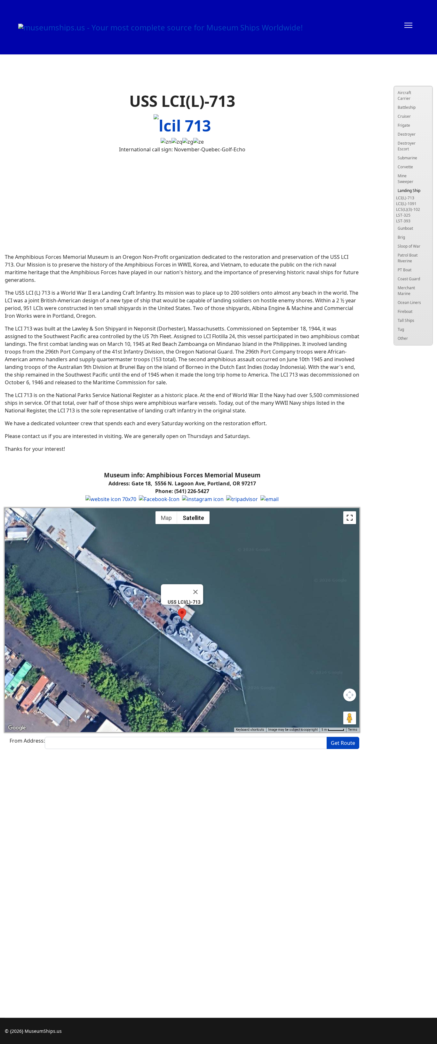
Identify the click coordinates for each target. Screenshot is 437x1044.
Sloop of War (409, 246)
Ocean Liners (409, 302)
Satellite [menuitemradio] (193, 517)
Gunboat (405, 228)
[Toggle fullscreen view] (349, 517)
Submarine (407, 158)
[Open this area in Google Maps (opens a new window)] (17, 728)
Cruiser (404, 116)
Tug (401, 329)
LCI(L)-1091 (406, 203)
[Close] (195, 592)
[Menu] (408, 27)
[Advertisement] (182, 203)
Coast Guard (409, 279)
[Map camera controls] (349, 695)
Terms (352, 729)
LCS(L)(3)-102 (408, 209)
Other (403, 338)
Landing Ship (409, 190)
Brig (401, 237)
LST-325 (403, 215)
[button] (182, 614)
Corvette (405, 167)
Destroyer (407, 134)
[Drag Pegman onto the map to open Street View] (349, 718)
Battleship (407, 107)
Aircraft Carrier (404, 95)
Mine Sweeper (405, 178)
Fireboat (405, 311)
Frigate (404, 125)
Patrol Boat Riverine (407, 258)
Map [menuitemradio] (166, 517)
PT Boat (404, 270)
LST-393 (403, 221)
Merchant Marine (406, 290)
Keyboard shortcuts (250, 729)
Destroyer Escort (407, 146)
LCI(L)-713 (405, 198)
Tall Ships (406, 320)
